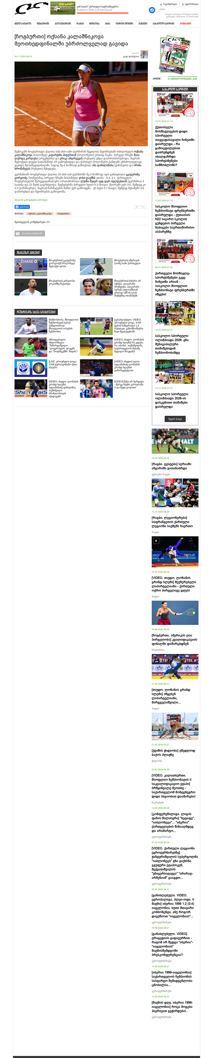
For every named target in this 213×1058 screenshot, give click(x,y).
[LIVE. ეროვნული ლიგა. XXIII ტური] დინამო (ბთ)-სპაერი (63, 364)
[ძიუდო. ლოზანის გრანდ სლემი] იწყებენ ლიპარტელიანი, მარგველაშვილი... (171, 696)
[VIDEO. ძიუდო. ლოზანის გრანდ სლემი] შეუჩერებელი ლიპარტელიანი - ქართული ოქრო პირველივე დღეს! (174, 584)
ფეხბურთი (43, 24)
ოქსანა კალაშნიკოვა (40, 213)
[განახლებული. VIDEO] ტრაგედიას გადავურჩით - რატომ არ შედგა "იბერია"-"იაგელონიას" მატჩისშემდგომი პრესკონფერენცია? (172, 944)
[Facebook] (152, 10)
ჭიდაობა (94, 24)
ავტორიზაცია (191, 4)
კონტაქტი (185, 24)
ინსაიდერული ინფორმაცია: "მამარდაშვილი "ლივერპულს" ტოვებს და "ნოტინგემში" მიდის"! (63, 345)
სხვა (107, 24)
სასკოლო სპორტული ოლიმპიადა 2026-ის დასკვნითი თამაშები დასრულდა (171, 400)
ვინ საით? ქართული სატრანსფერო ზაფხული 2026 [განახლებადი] (98, 8)
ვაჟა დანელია (131, 56)
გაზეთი (143, 24)
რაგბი (80, 24)
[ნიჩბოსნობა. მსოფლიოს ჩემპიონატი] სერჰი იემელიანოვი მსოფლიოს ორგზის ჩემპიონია (63, 325)
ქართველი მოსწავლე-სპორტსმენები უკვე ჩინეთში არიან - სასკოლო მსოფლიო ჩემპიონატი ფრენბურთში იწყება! (175, 283)
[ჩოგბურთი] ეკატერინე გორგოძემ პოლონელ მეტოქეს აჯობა (62, 263)
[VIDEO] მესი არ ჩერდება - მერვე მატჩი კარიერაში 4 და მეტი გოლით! (129, 384)
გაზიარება (24, 207)
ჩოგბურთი (63, 213)
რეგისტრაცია (170, 4)
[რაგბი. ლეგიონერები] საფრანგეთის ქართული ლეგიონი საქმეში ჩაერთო (172, 522)
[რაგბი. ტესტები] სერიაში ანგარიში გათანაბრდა (171, 466)
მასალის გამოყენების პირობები (31, 200)
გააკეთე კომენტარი (32, 234)
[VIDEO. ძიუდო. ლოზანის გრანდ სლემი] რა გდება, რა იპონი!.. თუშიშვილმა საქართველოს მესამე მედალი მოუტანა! (129, 345)
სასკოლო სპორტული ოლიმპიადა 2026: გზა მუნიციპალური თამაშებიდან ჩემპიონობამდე (172, 344)
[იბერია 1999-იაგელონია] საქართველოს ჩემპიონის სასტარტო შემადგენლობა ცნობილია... (172, 978)
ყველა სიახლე (23, 24)
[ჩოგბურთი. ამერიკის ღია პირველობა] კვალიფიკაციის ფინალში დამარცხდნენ (174, 639)
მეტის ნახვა (175, 418)
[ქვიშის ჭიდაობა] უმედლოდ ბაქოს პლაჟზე (173, 752)
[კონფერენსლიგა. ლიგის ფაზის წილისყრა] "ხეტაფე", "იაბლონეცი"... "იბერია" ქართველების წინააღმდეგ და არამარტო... (173, 822)
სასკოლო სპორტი (163, 24)
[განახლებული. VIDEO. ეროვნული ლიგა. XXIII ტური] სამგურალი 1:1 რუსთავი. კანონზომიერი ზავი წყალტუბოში (128, 325)
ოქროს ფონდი (124, 24)
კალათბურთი (63, 24)
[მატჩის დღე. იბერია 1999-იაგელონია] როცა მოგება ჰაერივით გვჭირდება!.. (172, 1006)
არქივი (157, 79)
